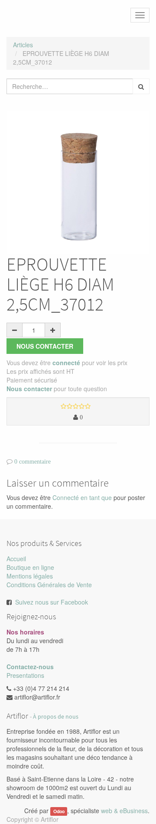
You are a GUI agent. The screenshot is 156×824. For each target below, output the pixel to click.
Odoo (59, 811)
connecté (66, 362)
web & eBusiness (124, 810)
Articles (23, 44)
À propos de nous (55, 716)
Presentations (25, 675)
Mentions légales (29, 576)
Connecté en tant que (82, 497)
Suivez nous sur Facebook (51, 602)
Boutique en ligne (30, 567)
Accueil (16, 558)
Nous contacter (44, 346)
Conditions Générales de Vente (49, 584)
